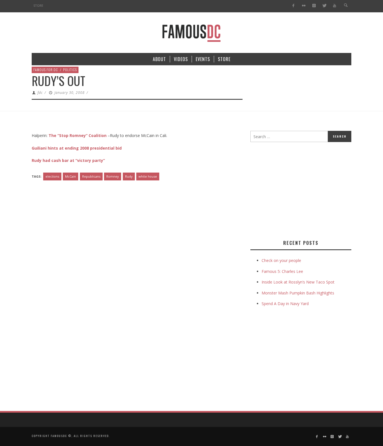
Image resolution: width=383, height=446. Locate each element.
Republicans (91, 176)
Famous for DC (45, 69)
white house (148, 176)
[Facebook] (293, 5)
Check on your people (282, 260)
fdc (40, 92)
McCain (70, 176)
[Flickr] (304, 5)
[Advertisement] (297, 189)
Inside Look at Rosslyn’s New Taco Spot (298, 282)
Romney (112, 176)
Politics (70, 69)
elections (52, 176)
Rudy (129, 176)
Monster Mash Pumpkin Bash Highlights (298, 293)
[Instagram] (314, 5)
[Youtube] (334, 5)
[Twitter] (324, 5)
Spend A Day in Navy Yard (285, 303)
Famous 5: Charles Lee (282, 271)
